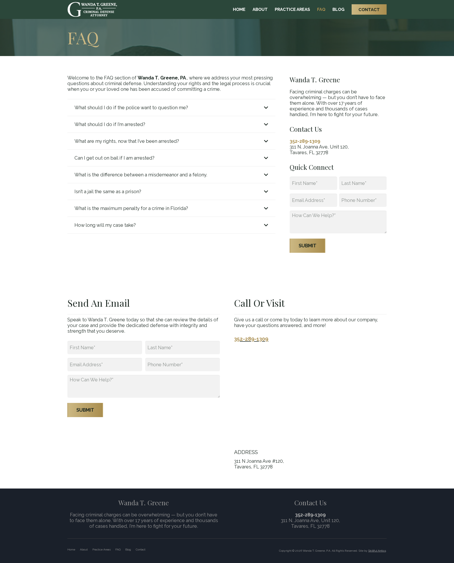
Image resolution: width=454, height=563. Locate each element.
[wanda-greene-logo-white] (92, 9)
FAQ (118, 549)
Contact (140, 549)
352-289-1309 (305, 141)
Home (71, 549)
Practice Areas (101, 549)
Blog (128, 549)
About (84, 549)
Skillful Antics (377, 550)
